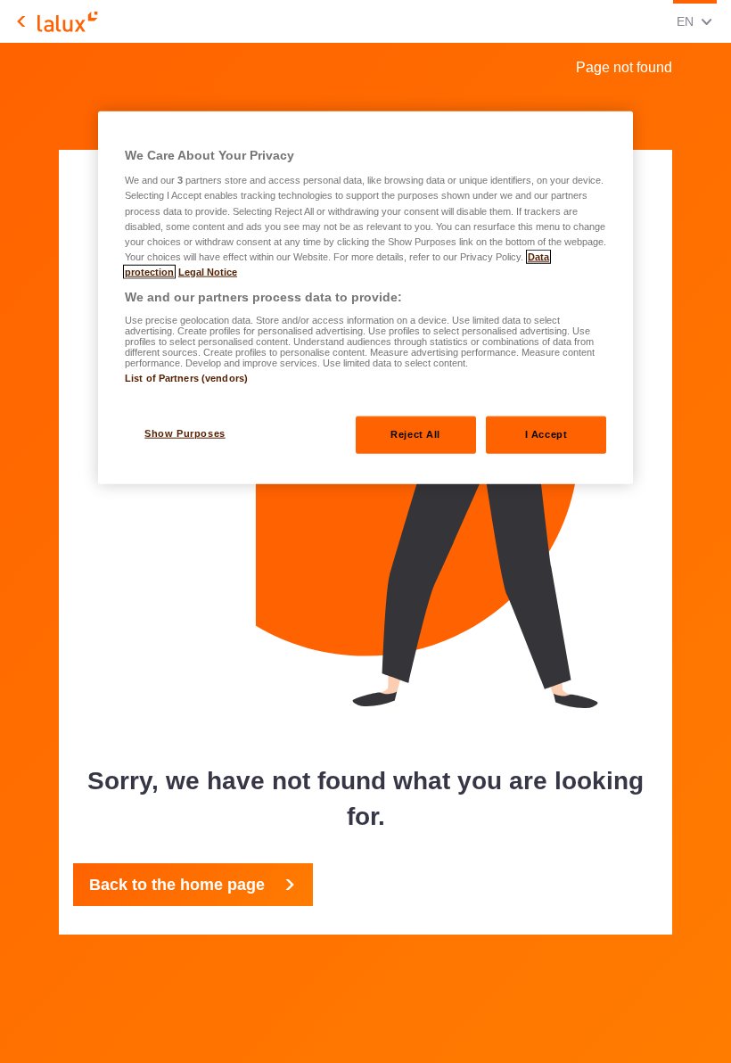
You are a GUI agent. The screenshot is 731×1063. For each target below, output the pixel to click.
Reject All (415, 433)
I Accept (546, 433)
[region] (365, 297)
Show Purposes (184, 432)
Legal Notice (207, 271)
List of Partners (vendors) (186, 378)
